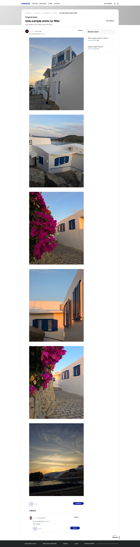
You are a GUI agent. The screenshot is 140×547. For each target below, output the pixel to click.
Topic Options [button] (110, 21)
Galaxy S (43, 34)
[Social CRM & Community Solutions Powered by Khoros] (116, 537)
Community (35, 3)
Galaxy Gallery (42, 3)
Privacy (65, 543)
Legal (76, 543)
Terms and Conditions (50, 543)
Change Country (89, 543)
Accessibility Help (30, 543)
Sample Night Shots (95, 47)
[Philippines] (25, 3)
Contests (50, 3)
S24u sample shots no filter (97, 38)
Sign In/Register (108, 3)
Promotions (57, 3)
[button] (81, 30)
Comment (78, 503)
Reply (75, 528)
